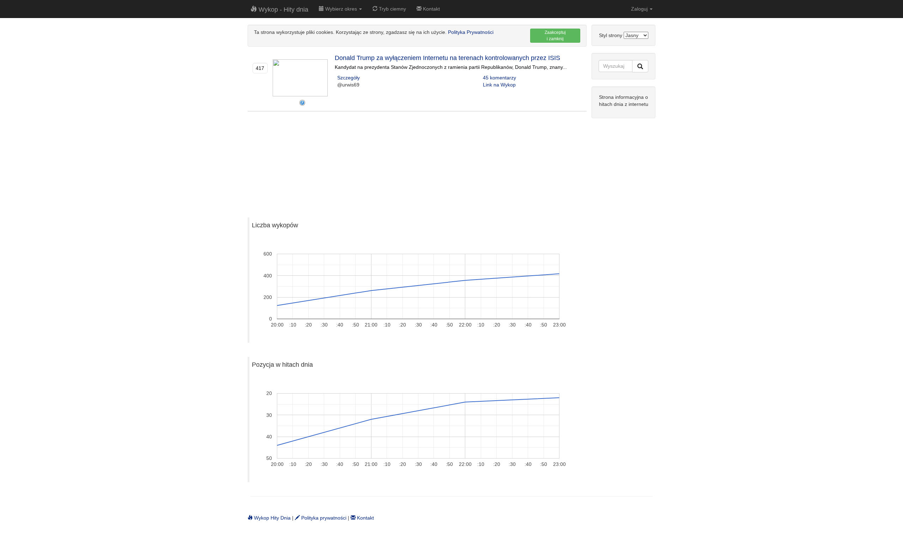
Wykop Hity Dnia (272, 518)
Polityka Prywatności (470, 32)
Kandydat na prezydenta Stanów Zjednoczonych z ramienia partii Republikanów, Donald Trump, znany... (451, 67)
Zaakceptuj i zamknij (555, 35)
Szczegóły (348, 77)
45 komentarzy (499, 77)
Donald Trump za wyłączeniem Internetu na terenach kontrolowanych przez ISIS (447, 57)
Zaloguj (640, 9)
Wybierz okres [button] (341, 9)
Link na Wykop (499, 85)
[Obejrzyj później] (302, 103)
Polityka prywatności (323, 518)
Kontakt (431, 9)
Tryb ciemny (391, 9)
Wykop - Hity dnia (282, 9)
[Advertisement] (417, 161)
